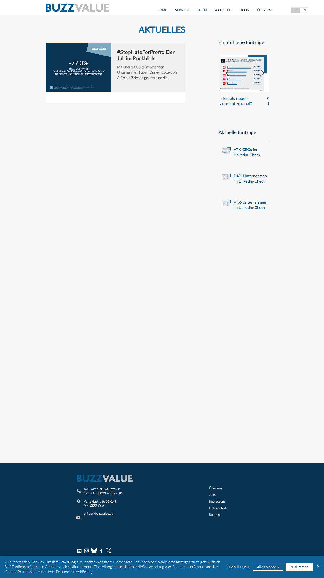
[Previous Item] (227, 73)
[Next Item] (262, 73)
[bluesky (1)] (94, 551)
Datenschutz (218, 508)
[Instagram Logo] (86, 551)
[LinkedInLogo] (79, 551)
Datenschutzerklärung (74, 571)
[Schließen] (318, 566)
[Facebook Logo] (101, 551)
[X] (109, 551)
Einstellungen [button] (238, 566)
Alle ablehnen (268, 566)
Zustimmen (299, 566)
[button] (182, 10)
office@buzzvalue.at (98, 513)
